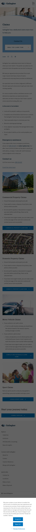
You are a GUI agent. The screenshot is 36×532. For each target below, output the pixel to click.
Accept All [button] (18, 519)
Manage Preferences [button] (19, 529)
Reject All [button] (18, 524)
